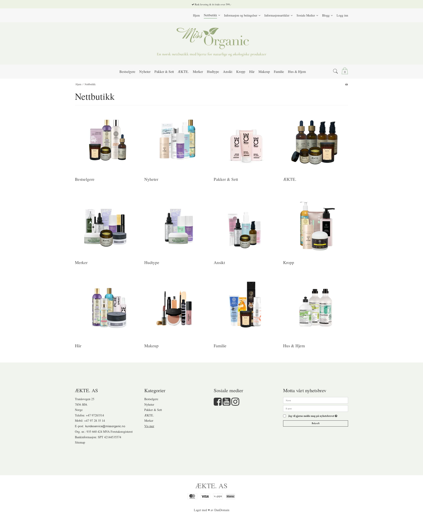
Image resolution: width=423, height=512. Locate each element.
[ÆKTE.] (315, 140)
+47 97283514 (95, 415)
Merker (148, 420)
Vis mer (149, 426)
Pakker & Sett (153, 410)
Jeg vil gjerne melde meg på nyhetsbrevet (312, 416)
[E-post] (315, 408)
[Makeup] (176, 307)
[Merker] (107, 224)
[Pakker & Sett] (246, 140)
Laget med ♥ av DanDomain (211, 510)
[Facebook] (218, 404)
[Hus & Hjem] (315, 307)
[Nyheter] (176, 140)
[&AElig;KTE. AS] (211, 43)
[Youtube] (226, 404)
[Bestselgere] (107, 140)
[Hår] (107, 307)
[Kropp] (315, 224)
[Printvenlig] (346, 84)
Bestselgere (151, 399)
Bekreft (316, 423)
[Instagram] (235, 404)
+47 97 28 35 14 (94, 420)
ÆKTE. (149, 415)
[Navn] (315, 400)
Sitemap (80, 442)
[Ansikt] (246, 224)
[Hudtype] (176, 224)
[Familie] (246, 307)
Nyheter (149, 404)
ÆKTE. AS (211, 485)
